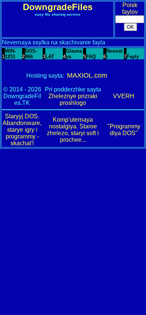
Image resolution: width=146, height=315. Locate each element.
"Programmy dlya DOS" (123, 129)
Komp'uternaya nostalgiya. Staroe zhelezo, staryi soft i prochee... (73, 129)
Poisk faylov (130, 8)
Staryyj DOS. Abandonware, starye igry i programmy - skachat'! (22, 129)
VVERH (123, 96)
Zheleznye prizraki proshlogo (72, 99)
